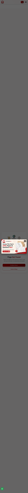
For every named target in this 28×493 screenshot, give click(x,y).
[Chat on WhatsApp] (2, 488)
